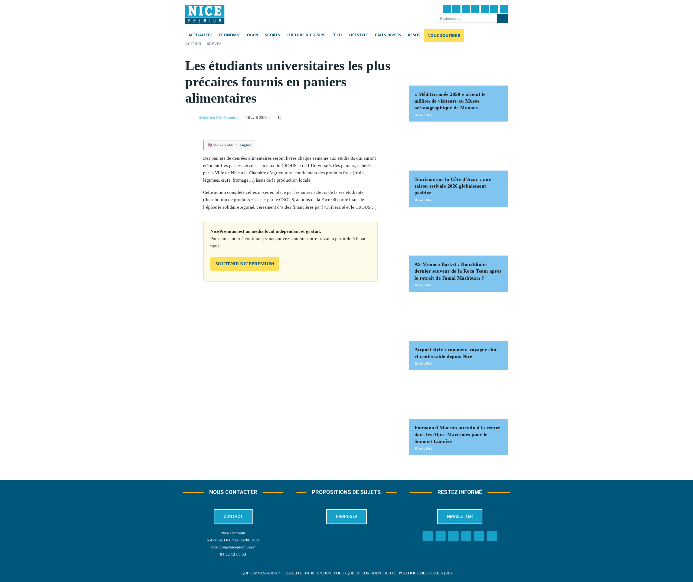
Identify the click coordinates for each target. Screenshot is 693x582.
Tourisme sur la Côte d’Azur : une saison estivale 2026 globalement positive (452, 185)
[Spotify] (479, 536)
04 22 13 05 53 (233, 554)
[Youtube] (504, 9)
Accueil (193, 44)
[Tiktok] (485, 9)
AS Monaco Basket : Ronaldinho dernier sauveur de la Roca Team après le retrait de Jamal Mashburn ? (458, 270)
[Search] (502, 18)
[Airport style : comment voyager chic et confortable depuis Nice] (458, 319)
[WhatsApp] (378, 117)
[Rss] (492, 536)
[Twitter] (456, 9)
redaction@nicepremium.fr (233, 547)
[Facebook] (447, 9)
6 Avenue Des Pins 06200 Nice (233, 540)
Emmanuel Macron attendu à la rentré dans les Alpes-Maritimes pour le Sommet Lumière (457, 434)
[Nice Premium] (204, 14)
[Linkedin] (494, 9)
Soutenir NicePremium (244, 263)
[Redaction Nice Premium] (191, 117)
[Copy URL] (340, 117)
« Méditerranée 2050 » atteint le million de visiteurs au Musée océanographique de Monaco (450, 100)
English (245, 145)
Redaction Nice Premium (219, 118)
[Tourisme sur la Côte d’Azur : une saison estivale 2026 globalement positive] (458, 149)
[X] (365, 117)
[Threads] (475, 9)
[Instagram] (466, 9)
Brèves (214, 44)
